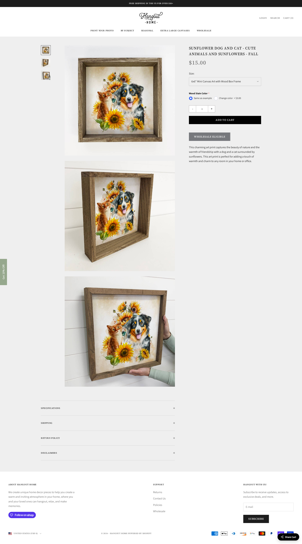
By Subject (127, 30)
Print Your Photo (102, 30)
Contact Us (159, 498)
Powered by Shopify (140, 533)
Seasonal (147, 30)
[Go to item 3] (46, 75)
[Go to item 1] (46, 50)
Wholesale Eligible (209, 136)
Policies (157, 505)
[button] (3, 272)
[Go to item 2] (46, 63)
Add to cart (224, 120)
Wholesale (204, 30)
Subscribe (256, 519)
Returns (157, 492)
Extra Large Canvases (175, 30)
